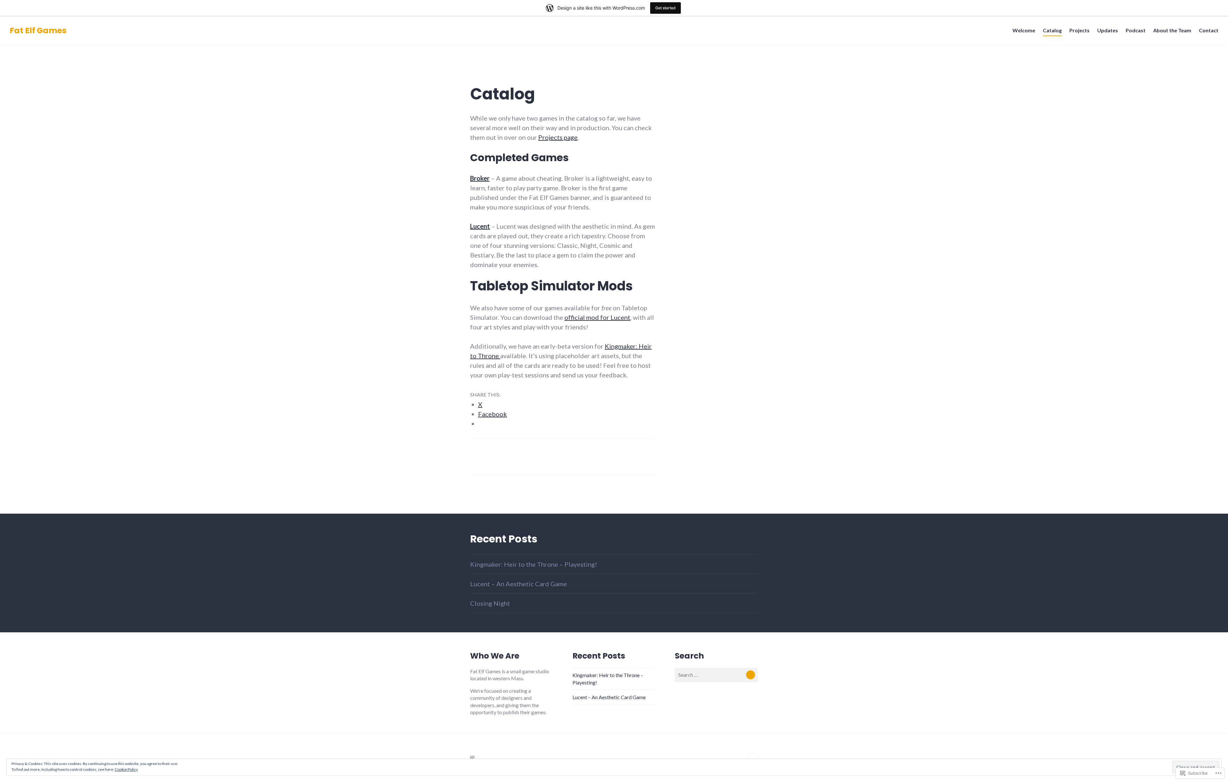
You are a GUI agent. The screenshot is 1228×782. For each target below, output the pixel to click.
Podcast (1135, 30)
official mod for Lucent (597, 317)
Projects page (558, 137)
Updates (1107, 30)
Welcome (1023, 30)
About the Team (1172, 30)
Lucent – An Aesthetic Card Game (518, 584)
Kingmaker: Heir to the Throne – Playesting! (533, 564)
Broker (480, 178)
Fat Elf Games (38, 30)
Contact (1208, 30)
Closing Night (490, 603)
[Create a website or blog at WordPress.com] (472, 757)
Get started (665, 7)
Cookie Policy (126, 769)
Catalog (1052, 30)
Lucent (480, 226)
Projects (1079, 30)
